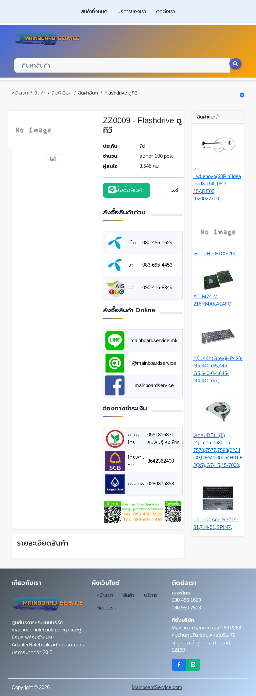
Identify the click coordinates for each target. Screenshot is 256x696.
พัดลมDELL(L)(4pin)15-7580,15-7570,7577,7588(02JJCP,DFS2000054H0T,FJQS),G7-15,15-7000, (218, 450)
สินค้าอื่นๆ (62, 93)
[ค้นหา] (235, 64)
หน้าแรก (20, 93)
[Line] (193, 665)
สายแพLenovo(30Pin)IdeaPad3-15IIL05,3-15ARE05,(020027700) (217, 183)
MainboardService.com (157, 687)
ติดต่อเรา (165, 11)
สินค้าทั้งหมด (94, 11)
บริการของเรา (131, 11)
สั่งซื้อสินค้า (130, 189)
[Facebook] (179, 665)
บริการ (151, 595)
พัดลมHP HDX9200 (214, 253)
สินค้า (39, 93)
